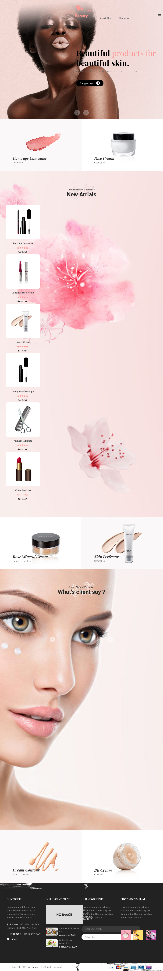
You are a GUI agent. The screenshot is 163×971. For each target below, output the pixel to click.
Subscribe (90, 937)
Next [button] (110, 639)
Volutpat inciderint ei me (69, 930)
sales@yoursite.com (28, 939)
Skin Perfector (106, 557)
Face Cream (104, 158)
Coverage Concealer (30, 158)
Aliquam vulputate (23, 440)
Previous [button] (52, 639)
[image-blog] (52, 932)
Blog (77, 18)
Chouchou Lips (23, 490)
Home (51, 18)
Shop (65, 18)
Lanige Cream (23, 341)
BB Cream (103, 870)
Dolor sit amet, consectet (66, 942)
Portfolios (105, 18)
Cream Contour (26, 870)
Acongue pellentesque (23, 391)
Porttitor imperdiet (23, 243)
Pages (90, 18)
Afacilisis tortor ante (23, 292)
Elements (123, 18)
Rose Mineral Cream (30, 557)
